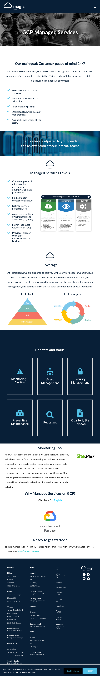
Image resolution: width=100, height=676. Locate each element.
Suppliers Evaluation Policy (59, 626)
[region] (50, 670)
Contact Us (59, 600)
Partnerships (61, 587)
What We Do (58, 576)
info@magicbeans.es (37, 601)
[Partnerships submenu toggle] (69, 587)
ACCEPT (90, 671)
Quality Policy (58, 618)
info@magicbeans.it (37, 654)
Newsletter (59, 606)
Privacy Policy (59, 612)
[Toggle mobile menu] (95, 6)
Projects (59, 582)
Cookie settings (73, 671)
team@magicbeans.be (37, 626)
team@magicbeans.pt (28, 551)
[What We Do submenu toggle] (64, 576)
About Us (58, 568)
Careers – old (59, 593)
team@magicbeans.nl (15, 663)
